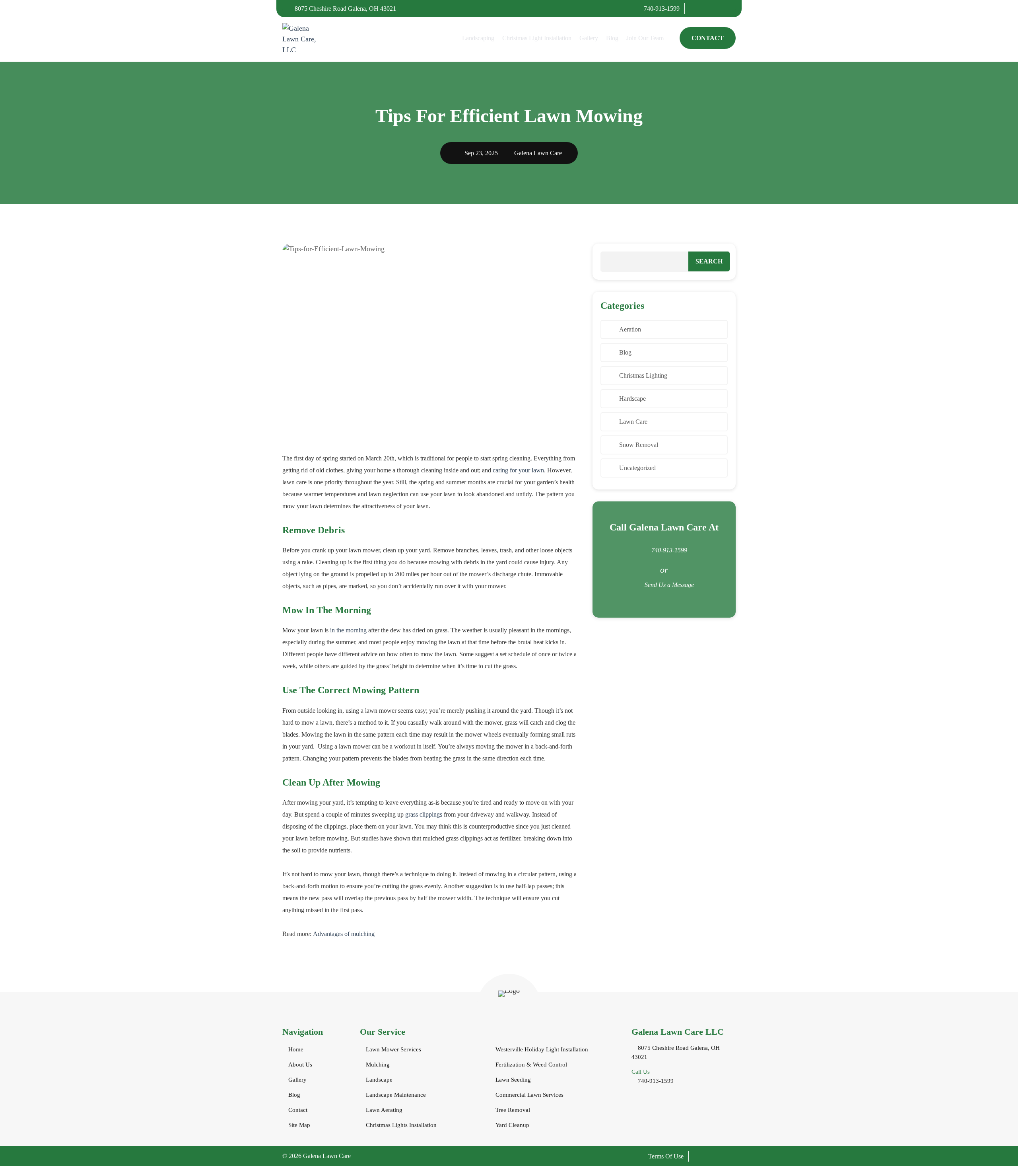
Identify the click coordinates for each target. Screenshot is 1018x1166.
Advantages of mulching (344, 933)
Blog (612, 38)
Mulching (378, 1064)
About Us (300, 1064)
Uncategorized (637, 467)
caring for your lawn (518, 470)
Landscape (379, 1079)
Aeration (630, 329)
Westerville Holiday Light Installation (541, 1049)
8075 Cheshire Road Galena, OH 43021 (344, 8)
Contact (708, 38)
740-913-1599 (661, 8)
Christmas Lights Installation (401, 1125)
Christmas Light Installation (536, 38)
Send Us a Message (669, 584)
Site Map (299, 1125)
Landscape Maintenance (396, 1095)
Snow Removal (638, 444)
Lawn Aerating (384, 1110)
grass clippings (423, 814)
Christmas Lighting (643, 375)
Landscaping (478, 38)
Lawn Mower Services (393, 1049)
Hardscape (632, 398)
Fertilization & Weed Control (531, 1064)
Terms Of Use (666, 1156)
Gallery (588, 38)
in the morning (348, 630)
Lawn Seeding (513, 1079)
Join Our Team (645, 38)
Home (295, 1049)
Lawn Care (633, 421)
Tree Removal (512, 1110)
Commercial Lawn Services (529, 1095)
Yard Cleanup (512, 1125)
